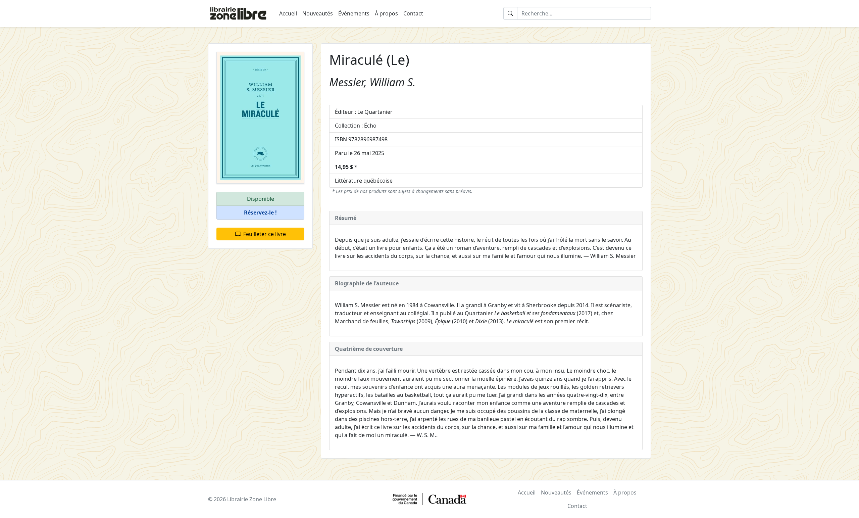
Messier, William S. (372, 82)
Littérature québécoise (364, 180)
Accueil (288, 13)
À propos (386, 13)
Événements (353, 13)
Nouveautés (317, 13)
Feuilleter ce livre (264, 234)
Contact (413, 13)
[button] (260, 213)
